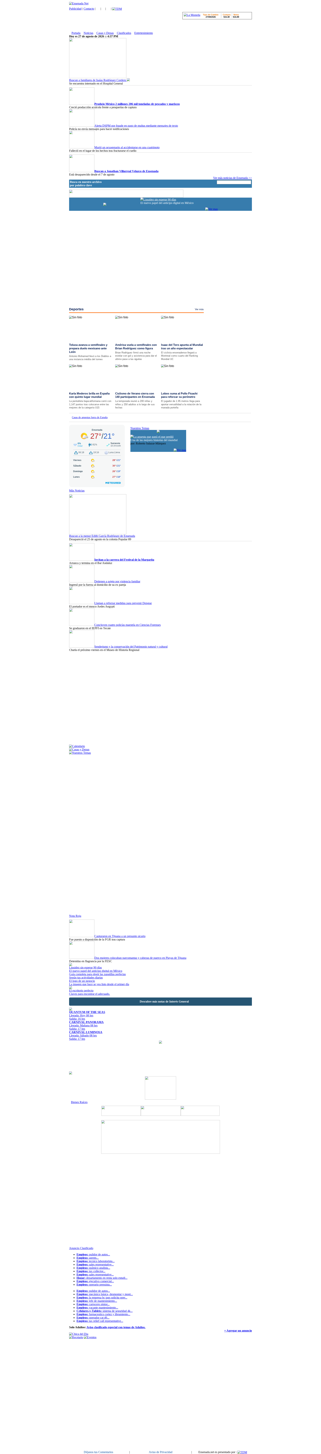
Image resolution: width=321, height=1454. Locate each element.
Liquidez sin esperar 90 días (159, 199)
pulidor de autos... (93, 1254)
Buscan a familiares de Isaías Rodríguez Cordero (98, 80)
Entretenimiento (143, 33)
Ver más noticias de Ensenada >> (232, 177)
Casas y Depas (105, 33)
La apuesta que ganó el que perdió (153, 436)
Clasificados (124, 33)
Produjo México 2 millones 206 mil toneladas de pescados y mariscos (137, 103)
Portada (76, 33)
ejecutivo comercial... (95, 1281)
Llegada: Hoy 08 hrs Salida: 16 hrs (87, 1015)
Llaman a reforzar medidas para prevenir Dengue (123, 603)
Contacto (89, 8)
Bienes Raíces (79, 1102)
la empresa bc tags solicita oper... (102, 1297)
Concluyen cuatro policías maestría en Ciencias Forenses (127, 624)
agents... (88, 1257)
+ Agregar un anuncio (238, 1330)
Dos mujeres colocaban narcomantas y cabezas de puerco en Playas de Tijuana (140, 957)
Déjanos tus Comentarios (98, 1452)
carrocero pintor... (93, 1304)
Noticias (88, 33)
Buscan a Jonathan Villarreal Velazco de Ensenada (126, 171)
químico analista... (93, 1267)
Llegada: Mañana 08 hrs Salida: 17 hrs (86, 1025)
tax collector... (91, 1271)
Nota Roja (75, 915)
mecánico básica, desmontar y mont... (105, 1294)
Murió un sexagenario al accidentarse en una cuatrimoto (127, 147)
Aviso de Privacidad (160, 1452)
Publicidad (75, 8)
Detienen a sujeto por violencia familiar (117, 581)
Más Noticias (77, 490)
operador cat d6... (93, 1317)
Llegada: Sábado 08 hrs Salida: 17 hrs (85, 1035)
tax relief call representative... (100, 1321)
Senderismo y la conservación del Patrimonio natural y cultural (131, 646)
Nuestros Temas (139, 428)
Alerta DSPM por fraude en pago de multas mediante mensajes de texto (136, 125)
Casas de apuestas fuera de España (90, 417)
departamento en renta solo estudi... (102, 1277)
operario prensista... (94, 1284)
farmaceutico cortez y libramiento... (103, 1314)
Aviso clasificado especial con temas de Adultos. (115, 1327)
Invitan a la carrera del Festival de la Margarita (124, 559)
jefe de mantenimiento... (97, 1300)
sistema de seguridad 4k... (105, 1310)
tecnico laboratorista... (96, 1261)
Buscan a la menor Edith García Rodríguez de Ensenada (102, 535)
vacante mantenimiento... (97, 1307)
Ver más (199, 309)
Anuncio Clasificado (81, 1248)
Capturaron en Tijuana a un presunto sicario (119, 936)
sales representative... (95, 1264)
